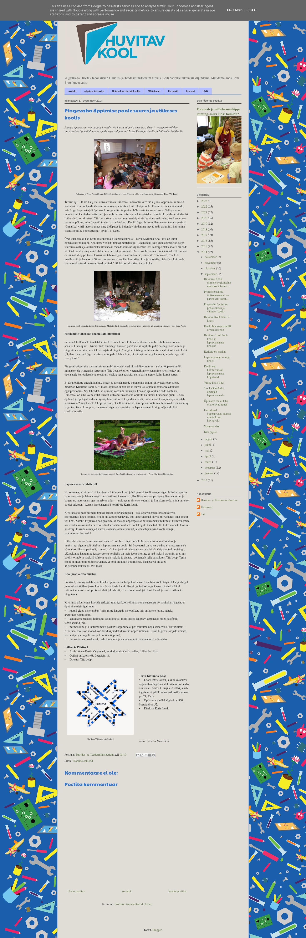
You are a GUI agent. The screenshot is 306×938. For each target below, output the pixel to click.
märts (208, 462)
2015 (204, 246)
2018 (204, 229)
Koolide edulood (83, 761)
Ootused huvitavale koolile (126, 91)
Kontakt (190, 91)
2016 (204, 241)
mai (207, 450)
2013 (204, 480)
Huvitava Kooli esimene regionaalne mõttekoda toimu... (217, 282)
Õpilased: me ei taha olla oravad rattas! (216, 402)
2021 (204, 212)
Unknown (206, 507)
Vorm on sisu (212, 426)
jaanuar (209, 473)
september (211, 274)
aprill (208, 456)
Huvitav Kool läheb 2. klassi (217, 318)
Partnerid (173, 91)
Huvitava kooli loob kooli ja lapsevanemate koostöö (216, 340)
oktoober (210, 268)
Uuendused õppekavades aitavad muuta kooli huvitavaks (217, 415)
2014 (204, 252)
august (209, 439)
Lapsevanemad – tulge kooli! (217, 359)
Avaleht (72, 91)
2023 (204, 201)
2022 (204, 206)
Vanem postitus (177, 891)
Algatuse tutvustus (94, 91)
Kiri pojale (210, 432)
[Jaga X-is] (146, 755)
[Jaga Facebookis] (150, 755)
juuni (208, 445)
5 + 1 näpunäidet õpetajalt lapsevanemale (214, 391)
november (211, 263)
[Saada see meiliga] (138, 755)
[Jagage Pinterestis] (154, 755)
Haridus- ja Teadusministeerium (219, 500)
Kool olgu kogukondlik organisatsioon (217, 328)
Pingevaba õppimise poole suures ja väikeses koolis (216, 307)
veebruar (210, 467)
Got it (252, 10)
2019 (204, 223)
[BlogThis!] (142, 755)
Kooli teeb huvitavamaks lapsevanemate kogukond (214, 371)
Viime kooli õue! (214, 382)
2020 (204, 218)
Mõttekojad (154, 91)
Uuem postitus (76, 891)
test (203, 514)
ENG (205, 91)
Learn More (234, 10)
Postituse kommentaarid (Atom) (133, 904)
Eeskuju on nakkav (215, 351)
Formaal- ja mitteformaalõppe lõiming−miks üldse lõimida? (218, 111)
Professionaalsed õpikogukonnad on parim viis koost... (216, 295)
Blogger (157, 930)
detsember (211, 257)
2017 (204, 235)
